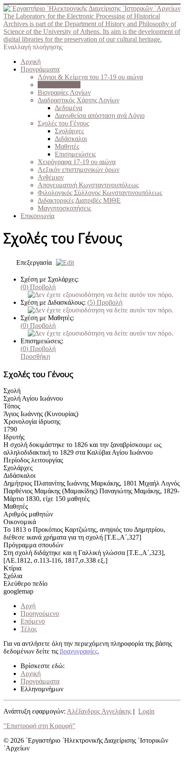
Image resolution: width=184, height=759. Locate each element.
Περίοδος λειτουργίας (33, 460)
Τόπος (11, 406)
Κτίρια (12, 568)
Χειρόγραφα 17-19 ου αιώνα (77, 161)
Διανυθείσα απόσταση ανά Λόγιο (100, 115)
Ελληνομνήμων (59, 84)
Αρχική (31, 61)
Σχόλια (12, 575)
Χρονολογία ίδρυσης (31, 421)
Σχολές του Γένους (63, 123)
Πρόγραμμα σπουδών (33, 545)
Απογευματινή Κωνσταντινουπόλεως (88, 185)
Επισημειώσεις (75, 154)
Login (146, 711)
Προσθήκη (35, 356)
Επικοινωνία (37, 215)
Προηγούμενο (40, 613)
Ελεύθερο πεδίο (25, 583)
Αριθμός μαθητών (28, 514)
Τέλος (29, 629)
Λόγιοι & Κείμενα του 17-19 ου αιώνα (90, 77)
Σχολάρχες (69, 131)
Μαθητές (67, 146)
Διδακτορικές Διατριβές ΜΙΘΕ (79, 200)
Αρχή (28, 605)
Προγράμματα (40, 69)
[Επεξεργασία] (63, 262)
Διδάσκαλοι (71, 138)
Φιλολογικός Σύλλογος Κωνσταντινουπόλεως (100, 192)
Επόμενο (33, 621)
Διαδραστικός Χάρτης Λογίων (78, 100)
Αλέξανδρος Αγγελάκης (99, 711)
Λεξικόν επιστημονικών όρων (78, 169)
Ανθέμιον (51, 177)
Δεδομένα (68, 107)
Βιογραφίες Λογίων (64, 92)
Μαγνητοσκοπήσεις (64, 208)
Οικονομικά (19, 521)
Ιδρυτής (13, 437)
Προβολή (38, 287)
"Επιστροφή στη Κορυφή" (39, 725)
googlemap (18, 591)
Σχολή (12, 390)
